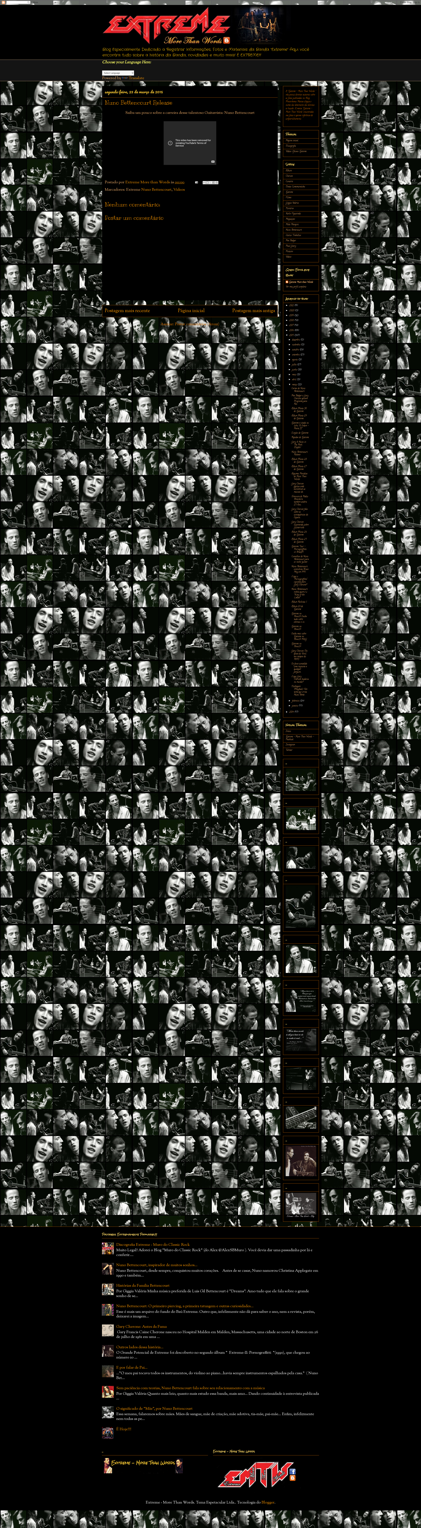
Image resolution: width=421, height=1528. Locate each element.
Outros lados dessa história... (139, 1347)
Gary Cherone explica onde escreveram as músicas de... (298, 488)
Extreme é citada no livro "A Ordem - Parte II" (300, 425)
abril (294, 379)
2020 (292, 310)
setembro (296, 355)
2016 (291, 330)
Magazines (290, 219)
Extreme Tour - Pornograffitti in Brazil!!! (299, 549)
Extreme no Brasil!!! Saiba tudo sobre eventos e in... (299, 618)
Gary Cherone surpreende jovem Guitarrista (300, 524)
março (295, 385)
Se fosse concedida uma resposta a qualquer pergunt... (299, 668)
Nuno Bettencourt (156, 190)
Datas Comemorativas (295, 187)
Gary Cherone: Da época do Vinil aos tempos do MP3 (299, 655)
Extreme (289, 192)
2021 (291, 305)
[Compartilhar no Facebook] (213, 182)
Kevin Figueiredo (293, 214)
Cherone (289, 176)
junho (295, 370)
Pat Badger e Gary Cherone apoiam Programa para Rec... (299, 400)
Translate (136, 78)
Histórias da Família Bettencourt (143, 1286)
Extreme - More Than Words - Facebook (300, 738)
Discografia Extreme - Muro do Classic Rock (153, 1245)
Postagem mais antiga (253, 311)
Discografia (291, 146)
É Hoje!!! (123, 1429)
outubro (296, 350)
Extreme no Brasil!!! (296, 628)
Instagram (290, 745)
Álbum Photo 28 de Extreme (299, 461)
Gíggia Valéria (292, 203)
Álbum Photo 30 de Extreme (299, 410)
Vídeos (179, 190)
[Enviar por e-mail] (204, 182)
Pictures (289, 251)
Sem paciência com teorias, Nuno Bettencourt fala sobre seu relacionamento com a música (190, 1388)
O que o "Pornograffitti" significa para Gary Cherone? (299, 581)
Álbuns (289, 170)
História (290, 208)
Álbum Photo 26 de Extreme (299, 533)
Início (288, 731)
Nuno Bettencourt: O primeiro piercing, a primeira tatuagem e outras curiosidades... (185, 1306)
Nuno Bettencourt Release (299, 453)
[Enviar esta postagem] (196, 182)
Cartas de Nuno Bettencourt (298, 390)
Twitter (289, 750)
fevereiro (296, 701)
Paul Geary (291, 246)
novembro (296, 345)
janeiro (295, 706)
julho (294, 364)
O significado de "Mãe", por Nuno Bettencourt (154, 1409)
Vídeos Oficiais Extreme (296, 151)
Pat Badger (291, 240)
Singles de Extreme (299, 433)
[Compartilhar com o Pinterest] (216, 182)
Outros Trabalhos (293, 235)
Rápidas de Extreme (300, 437)
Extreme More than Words (301, 282)
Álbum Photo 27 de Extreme (299, 468)
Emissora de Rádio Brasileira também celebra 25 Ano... (299, 501)
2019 (291, 315)
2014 (291, 712)
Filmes (288, 197)
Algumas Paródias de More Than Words (299, 476)
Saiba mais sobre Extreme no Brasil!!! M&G (299, 636)
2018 (291, 320)
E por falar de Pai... (132, 1367)
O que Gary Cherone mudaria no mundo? (300, 679)
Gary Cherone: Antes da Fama (141, 1327)
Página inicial (191, 311)
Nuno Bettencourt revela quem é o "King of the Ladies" (299, 593)
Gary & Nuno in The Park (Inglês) (298, 444)
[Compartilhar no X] (210, 182)
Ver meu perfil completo (296, 287)
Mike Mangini (292, 224)
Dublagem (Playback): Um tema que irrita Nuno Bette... (299, 690)
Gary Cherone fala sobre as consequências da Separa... (299, 513)
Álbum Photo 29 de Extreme (299, 417)
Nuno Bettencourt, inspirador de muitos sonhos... (157, 1265)
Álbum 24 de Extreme (297, 608)
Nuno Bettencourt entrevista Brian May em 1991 (300, 569)
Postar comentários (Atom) (197, 324)
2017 (291, 325)
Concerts (289, 181)
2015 (291, 335)
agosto (295, 360)
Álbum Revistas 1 (299, 602)
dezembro (296, 340)
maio (294, 374)
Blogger (267, 1502)
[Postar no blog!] (207, 182)
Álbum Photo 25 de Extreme (299, 541)
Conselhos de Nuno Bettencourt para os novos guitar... (300, 559)
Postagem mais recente (127, 311)
